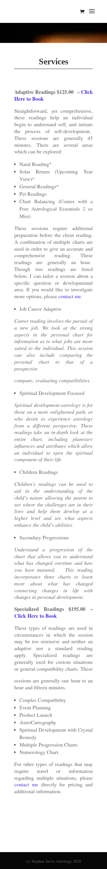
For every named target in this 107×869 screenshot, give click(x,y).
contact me (69, 296)
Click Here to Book (35, 615)
